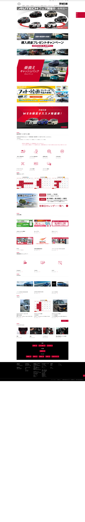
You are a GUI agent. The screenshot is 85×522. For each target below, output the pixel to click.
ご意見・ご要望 (66, 0)
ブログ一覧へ (51, 368)
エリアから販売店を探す (20, 365)
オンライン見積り (41, 345)
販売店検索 (18, 364)
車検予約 (34, 356)
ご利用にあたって (59, 379)
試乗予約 (34, 345)
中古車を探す (32, 5)
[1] (40, 103)
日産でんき (34, 376)
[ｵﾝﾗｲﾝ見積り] (84, 15)
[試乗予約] (84, 13)
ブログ (55, 0)
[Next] (54, 94)
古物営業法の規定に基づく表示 (66, 379)
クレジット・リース (44, 366)
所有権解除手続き (35, 364)
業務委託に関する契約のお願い (37, 369)
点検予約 (47, 356)
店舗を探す (23, 5)
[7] (45, 103)
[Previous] (17, 94)
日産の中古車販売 (27, 364)
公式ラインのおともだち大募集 (37, 372)
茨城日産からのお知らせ (44, 5)
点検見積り (41, 356)
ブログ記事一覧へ (64, 320)
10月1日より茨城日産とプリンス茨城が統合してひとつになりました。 (33, 143)
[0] (39, 103)
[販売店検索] (84, 17)
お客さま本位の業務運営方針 (36, 365)
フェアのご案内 (35, 374)
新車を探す (27, 5)
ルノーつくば (61, 0)
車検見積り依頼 (44, 374)
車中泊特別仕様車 (35, 373)
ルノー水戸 (58, 0)
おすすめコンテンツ (50, 5)
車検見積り (28, 356)
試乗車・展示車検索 (19, 368)
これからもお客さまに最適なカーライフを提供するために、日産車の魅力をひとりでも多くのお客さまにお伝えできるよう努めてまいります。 (44, 144)
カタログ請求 (49, 345)
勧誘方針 (34, 366)
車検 (25, 368)
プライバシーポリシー (53, 379)
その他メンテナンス (54, 356)
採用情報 (50, 0)
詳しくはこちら (19, 170)
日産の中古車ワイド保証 (28, 365)
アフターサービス (37, 5)
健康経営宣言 (35, 368)
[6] (44, 103)
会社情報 (53, 0)
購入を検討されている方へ (57, 5)
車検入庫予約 (43, 373)
